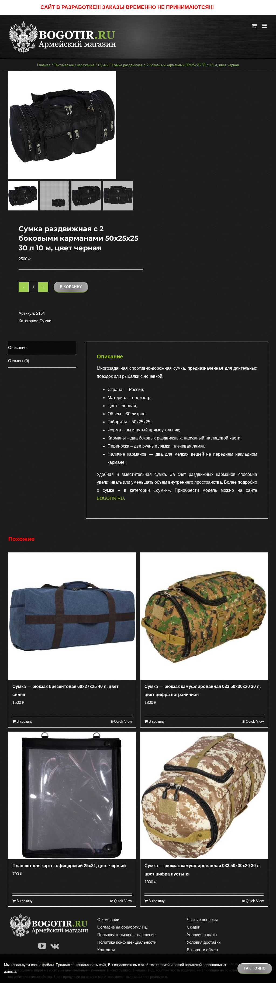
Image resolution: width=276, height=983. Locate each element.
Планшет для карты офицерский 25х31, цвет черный (69, 865)
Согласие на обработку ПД (122, 927)
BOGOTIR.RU (110, 498)
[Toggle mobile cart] (254, 26)
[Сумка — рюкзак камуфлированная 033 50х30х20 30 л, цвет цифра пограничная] (204, 616)
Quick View (123, 721)
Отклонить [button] (225, 7)
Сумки (45, 321)
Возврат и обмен (202, 949)
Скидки (193, 927)
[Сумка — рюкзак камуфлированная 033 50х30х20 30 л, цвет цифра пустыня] (204, 795)
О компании (108, 919)
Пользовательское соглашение (126, 934)
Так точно (255, 968)
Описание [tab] (17, 347)
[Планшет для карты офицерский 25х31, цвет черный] (72, 795)
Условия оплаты (202, 934)
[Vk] (54, 946)
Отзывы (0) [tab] (18, 360)
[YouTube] (42, 946)
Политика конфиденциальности (126, 942)
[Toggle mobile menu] (265, 26)
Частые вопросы (202, 919)
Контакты (106, 949)
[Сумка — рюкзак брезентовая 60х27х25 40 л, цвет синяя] (72, 616)
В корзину (71, 287)
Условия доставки (203, 942)
